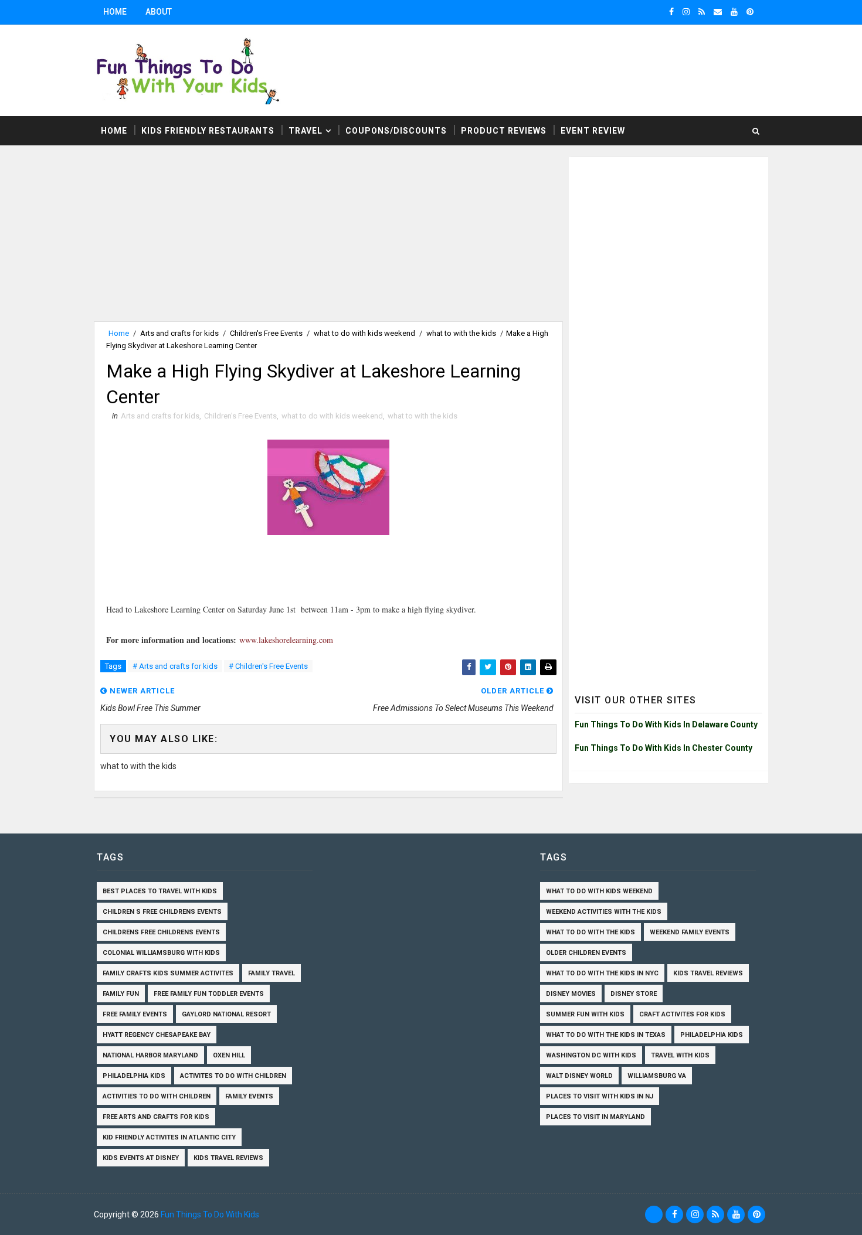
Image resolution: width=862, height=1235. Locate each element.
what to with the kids (461, 333)
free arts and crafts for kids (156, 1117)
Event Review (593, 130)
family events (249, 1096)
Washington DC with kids (591, 1055)
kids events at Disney (141, 1158)
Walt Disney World (579, 1076)
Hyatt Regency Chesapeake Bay (157, 1035)
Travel (306, 130)
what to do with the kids (590, 932)
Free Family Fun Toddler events (209, 994)
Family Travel (271, 973)
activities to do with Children (157, 1096)
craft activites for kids (682, 1014)
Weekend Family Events (689, 932)
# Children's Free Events (268, 666)
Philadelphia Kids (134, 1076)
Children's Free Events (266, 333)
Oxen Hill (229, 1055)
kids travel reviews (228, 1158)
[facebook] (671, 12)
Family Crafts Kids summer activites (168, 973)
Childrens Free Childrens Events (161, 932)
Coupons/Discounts (396, 130)
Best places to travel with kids (160, 891)
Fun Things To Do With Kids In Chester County (663, 748)
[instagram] (686, 12)
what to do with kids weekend (364, 333)
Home (115, 11)
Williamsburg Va (656, 1076)
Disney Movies (571, 994)
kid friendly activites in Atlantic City (169, 1137)
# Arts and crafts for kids (175, 666)
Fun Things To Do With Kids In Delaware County (666, 724)
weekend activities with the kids (603, 912)
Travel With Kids (680, 1055)
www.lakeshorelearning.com (286, 639)
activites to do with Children (233, 1076)
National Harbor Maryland (150, 1055)
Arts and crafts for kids (179, 333)
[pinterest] (750, 12)
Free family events (135, 1014)
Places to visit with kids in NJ (599, 1096)
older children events (586, 953)
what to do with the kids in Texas (606, 1035)
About (158, 11)
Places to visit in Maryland (595, 1117)
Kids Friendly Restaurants (207, 130)
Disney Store (633, 994)
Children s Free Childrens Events (162, 912)
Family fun (121, 994)
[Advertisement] (328, 239)
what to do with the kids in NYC (602, 973)
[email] (718, 12)
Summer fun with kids (585, 1014)
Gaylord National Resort (226, 1014)
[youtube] (734, 12)
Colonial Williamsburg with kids (161, 953)
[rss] (701, 12)
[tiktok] (654, 1214)
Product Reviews (504, 130)
